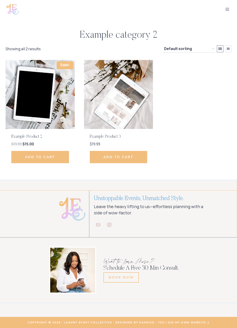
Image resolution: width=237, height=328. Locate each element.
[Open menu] (227, 9)
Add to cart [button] (40, 157)
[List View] (228, 48)
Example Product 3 (105, 137)
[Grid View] (220, 48)
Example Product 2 (26, 137)
